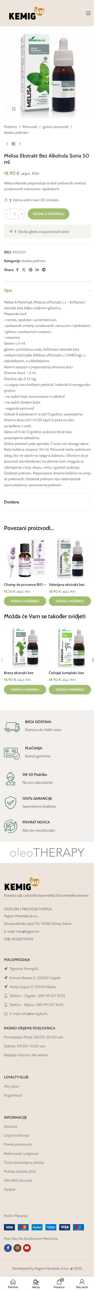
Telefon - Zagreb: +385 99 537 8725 (37, 995)
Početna (10, 126)
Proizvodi (29, 126)
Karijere (9, 1189)
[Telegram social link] (43, 269)
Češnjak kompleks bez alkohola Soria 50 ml (66, 675)
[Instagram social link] (17, 1248)
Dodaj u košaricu (48, 214)
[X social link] (23, 269)
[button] (25, 601)
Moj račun (11, 1086)
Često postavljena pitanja (24, 1162)
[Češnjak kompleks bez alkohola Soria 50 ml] (70, 647)
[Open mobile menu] (88, 13)
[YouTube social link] (27, 1248)
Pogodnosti (13, 1095)
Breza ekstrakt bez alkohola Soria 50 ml (20, 675)
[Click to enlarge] (14, 109)
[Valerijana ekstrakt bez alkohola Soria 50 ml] (70, 558)
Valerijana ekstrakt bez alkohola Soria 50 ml (67, 587)
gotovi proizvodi (55, 126)
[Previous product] (7, 144)
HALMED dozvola (18, 1180)
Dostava (10, 1126)
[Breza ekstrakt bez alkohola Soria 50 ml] (25, 647)
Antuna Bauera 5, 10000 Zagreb (35, 977)
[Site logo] (27, 12)
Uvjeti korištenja (16, 1135)
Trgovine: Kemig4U (24, 968)
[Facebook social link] (17, 269)
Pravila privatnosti (18, 1144)
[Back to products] (13, 144)
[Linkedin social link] (37, 269)
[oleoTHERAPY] (47, 852)
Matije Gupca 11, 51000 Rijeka (33, 986)
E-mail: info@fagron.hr (21, 931)
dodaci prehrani (16, 132)
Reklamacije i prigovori (21, 1153)
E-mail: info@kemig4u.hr (29, 1013)
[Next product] (20, 144)
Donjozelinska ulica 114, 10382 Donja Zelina (38, 923)
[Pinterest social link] (30, 269)
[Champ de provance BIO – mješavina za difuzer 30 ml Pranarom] (25, 558)
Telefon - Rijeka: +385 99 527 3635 (37, 1004)
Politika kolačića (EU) (20, 1171)
